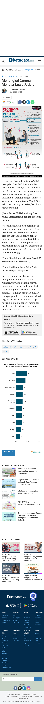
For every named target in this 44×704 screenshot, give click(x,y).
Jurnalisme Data (12, 76)
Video (37, 631)
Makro (15, 615)
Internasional (6, 620)
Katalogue (38, 638)
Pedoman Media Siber (11, 696)
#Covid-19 (32, 347)
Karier (34, 694)
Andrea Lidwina (18, 90)
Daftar (38, 679)
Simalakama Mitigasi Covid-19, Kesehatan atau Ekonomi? (22, 259)
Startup (26, 622)
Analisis (37, 70)
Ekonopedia (39, 612)
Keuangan (16, 618)
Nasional (5, 615)
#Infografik (7, 347)
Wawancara (28, 640)
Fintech (26, 620)
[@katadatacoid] (29, 688)
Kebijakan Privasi (27, 696)
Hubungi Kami (23, 698)
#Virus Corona (19, 347)
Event (4, 665)
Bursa (15, 620)
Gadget (26, 625)
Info (3, 651)
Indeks (4, 653)
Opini (25, 638)
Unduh (7, 98)
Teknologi (27, 627)
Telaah (26, 636)
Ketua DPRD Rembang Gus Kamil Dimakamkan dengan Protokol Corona (21, 216)
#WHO (5, 352)
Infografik (29, 70)
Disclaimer (38, 696)
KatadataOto (6, 667)
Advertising (26, 694)
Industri (4, 618)
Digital (26, 612)
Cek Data (16, 640)
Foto (36, 640)
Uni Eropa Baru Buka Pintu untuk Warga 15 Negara (19, 268)
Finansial (16, 612)
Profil (36, 620)
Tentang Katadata (14, 694)
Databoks (5, 663)
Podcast (37, 643)
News (37, 633)
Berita (4, 612)
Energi (4, 622)
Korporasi (16, 622)
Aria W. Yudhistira (14, 341)
